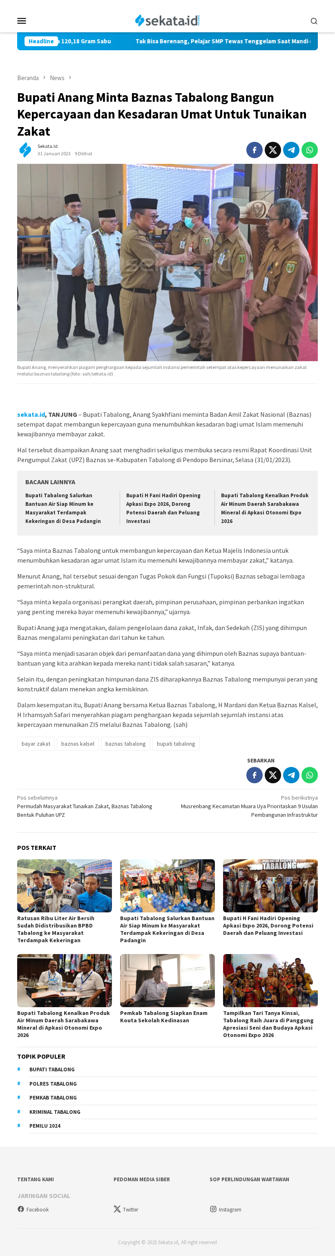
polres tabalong (53, 1083)
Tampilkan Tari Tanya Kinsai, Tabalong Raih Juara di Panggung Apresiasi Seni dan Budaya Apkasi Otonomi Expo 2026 (268, 1024)
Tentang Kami (35, 1179)
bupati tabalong (176, 743)
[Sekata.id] (167, 19)
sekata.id (31, 414)
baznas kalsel (77, 743)
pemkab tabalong (53, 1097)
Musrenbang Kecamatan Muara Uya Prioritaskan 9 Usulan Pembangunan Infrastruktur (249, 806)
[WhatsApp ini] (310, 150)
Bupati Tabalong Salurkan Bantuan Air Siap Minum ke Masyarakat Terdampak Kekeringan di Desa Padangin (167, 929)
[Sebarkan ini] (254, 150)
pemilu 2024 (44, 1125)
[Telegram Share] (291, 150)
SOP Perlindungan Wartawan (249, 1179)
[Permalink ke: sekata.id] (25, 149)
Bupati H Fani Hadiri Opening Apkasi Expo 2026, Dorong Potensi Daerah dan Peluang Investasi (268, 925)
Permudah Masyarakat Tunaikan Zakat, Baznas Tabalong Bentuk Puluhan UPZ (84, 806)
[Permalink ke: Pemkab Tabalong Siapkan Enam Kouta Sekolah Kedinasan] (167, 980)
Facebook (38, 1209)
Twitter (130, 1209)
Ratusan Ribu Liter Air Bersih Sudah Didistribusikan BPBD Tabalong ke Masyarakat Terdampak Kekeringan (55, 929)
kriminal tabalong (54, 1111)
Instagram (230, 1209)
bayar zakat (36, 743)
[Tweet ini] (273, 150)
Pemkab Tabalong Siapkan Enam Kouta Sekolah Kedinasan (164, 1016)
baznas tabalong (125, 743)
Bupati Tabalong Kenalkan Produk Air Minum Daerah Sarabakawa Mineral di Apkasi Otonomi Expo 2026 (63, 1024)
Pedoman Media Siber (142, 1179)
